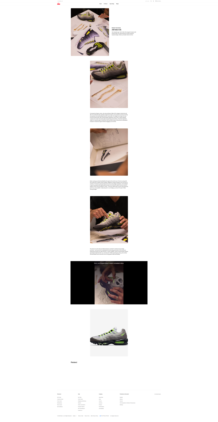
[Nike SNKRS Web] (58, 4)
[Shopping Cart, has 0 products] (153, 1)
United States (158, 394)
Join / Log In (147, 1)
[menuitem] (75, 416)
